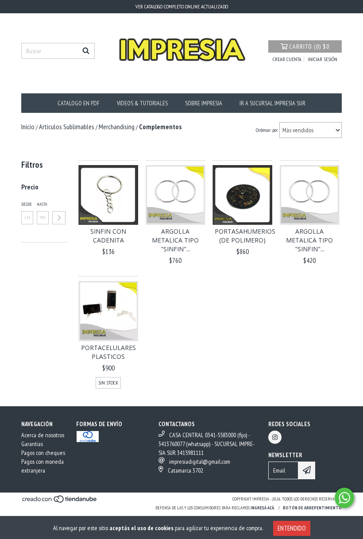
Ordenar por (267, 130)
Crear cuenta (287, 59)
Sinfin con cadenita (108, 235)
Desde (26, 204)
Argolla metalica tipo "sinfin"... (175, 240)
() (309, 46)
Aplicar (59, 217)
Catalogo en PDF (79, 103)
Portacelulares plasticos (108, 352)
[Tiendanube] (60, 501)
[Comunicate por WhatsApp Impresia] (344, 498)
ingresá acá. (263, 508)
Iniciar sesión (322, 59)
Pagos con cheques (43, 453)
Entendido (292, 528)
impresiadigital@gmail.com (199, 462)
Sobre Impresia (203, 103)
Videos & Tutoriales (142, 103)
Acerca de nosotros (42, 435)
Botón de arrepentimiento (312, 508)
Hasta (42, 204)
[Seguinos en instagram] (275, 437)
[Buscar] (86, 51)
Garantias (32, 444)
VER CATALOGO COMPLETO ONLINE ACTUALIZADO (181, 6)
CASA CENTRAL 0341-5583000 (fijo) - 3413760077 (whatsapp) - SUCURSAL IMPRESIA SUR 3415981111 (206, 444)
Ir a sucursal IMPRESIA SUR (272, 103)
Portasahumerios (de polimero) (242, 235)
